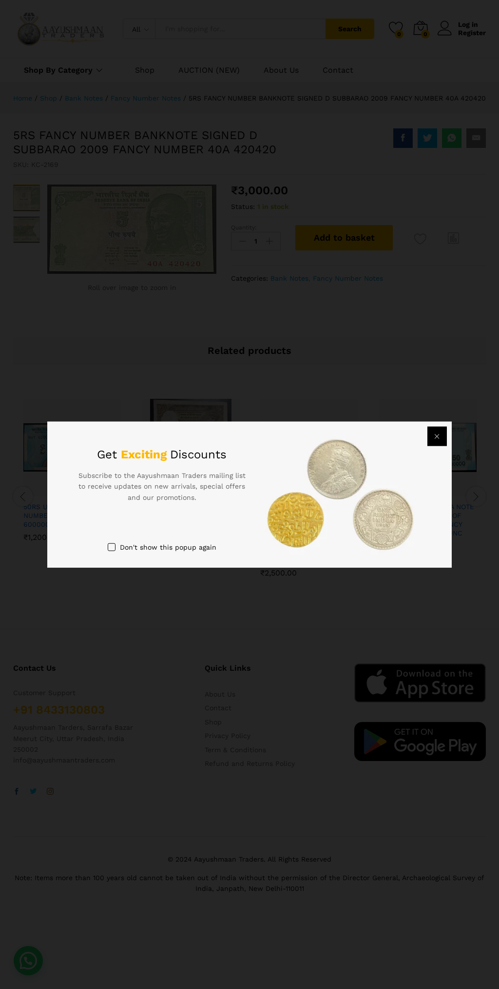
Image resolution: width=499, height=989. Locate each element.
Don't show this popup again (168, 547)
